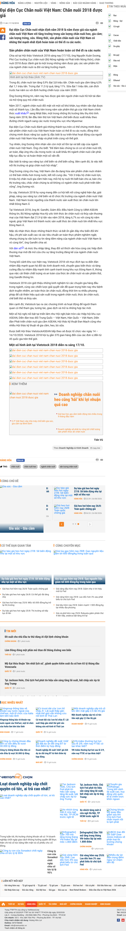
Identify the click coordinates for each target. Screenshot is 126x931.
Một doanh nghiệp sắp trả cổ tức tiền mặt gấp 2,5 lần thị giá (86, 716)
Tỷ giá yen (53, 885)
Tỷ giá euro (65, 885)
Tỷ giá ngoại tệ (28, 885)
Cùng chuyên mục (68, 545)
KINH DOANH (105, 904)
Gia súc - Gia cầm (22, 528)
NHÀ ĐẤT (63, 904)
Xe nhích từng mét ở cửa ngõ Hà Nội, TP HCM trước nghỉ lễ (90, 813)
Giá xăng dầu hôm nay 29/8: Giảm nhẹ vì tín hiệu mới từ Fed (79, 590)
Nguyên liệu (40, 3)
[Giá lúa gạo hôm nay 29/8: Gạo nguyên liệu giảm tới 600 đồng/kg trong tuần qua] (79, 567)
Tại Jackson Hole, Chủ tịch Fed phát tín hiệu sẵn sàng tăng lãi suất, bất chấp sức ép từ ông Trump (52, 682)
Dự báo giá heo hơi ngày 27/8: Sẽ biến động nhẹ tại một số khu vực (86, 491)
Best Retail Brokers (78, 890)
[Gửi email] (101, 23)
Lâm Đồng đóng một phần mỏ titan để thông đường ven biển (38, 650)
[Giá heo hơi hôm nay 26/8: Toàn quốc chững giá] (61, 510)
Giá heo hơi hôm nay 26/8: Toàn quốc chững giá (86, 507)
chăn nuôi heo (30, 466)
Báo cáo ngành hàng (84, 3)
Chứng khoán (10, 641)
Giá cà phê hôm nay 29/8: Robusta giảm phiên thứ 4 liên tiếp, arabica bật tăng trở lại (80, 614)
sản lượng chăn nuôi (68, 466)
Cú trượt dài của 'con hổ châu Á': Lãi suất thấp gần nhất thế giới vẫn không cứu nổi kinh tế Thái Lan (52, 723)
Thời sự (8, 655)
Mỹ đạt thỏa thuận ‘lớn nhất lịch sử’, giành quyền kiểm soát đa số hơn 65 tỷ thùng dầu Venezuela (52, 665)
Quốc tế (8, 671)
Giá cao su (62, 890)
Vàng (53, 3)
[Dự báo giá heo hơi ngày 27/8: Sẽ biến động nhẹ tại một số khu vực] (61, 493)
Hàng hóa (8, 3)
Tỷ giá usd (42, 885)
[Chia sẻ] (2, 37)
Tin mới (11, 631)
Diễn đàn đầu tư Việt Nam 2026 (102, 890)
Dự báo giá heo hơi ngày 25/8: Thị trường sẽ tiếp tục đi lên (25, 612)
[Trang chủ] (2, 30)
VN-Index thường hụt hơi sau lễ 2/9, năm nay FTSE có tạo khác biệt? (88, 752)
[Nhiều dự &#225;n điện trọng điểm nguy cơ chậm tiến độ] (116, 860)
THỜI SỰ (11, 904)
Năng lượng (24, 3)
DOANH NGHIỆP (91, 904)
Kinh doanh (5, 732)
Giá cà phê (89, 885)
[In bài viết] (98, 22)
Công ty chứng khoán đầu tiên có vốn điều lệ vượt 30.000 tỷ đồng (15, 752)
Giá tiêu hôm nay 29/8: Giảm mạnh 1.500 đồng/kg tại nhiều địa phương (80, 606)
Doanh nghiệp (77, 724)
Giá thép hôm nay (11, 890)
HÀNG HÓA (31, 904)
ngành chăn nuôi (48, 466)
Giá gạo (52, 890)
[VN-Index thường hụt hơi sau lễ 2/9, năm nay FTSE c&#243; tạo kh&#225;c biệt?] (88, 744)
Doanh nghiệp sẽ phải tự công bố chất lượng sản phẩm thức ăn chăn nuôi (79, 430)
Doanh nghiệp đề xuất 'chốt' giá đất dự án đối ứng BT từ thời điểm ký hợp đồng (52, 753)
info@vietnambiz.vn (19, 925)
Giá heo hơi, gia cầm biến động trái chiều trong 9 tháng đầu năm (80, 415)
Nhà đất (39, 762)
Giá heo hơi (78, 885)
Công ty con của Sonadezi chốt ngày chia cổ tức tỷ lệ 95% (52, 862)
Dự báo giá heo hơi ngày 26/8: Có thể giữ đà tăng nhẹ (25, 595)
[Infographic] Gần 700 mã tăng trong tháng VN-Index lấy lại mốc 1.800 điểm (91, 837)
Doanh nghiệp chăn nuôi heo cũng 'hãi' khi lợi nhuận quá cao (77, 399)
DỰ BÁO (21, 904)
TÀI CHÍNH (53, 904)
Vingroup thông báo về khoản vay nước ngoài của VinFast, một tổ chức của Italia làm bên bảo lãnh (17, 723)
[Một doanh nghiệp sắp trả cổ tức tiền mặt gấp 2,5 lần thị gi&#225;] (88, 709)
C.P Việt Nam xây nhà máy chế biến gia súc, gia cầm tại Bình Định (32, 422)
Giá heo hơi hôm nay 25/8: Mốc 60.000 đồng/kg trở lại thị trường (26, 603)
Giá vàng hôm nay (12, 885)
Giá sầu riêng (27, 890)
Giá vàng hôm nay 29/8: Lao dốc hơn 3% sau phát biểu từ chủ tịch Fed (79, 598)
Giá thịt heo (41, 890)
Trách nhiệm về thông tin (15, 928)
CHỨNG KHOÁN (76, 904)
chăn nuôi (15, 466)
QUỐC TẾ (42, 904)
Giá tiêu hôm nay (104, 885)
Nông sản (64, 3)
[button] (61, 524)
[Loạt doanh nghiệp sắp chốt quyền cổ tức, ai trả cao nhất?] (29, 813)
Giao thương (106, 3)
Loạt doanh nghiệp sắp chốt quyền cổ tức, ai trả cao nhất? (25, 786)
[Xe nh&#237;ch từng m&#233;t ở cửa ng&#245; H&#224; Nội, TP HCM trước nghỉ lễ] (69, 815)
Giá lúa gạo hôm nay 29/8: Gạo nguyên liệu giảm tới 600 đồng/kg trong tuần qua (78, 580)
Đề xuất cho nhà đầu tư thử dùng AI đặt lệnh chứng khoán (36, 636)
